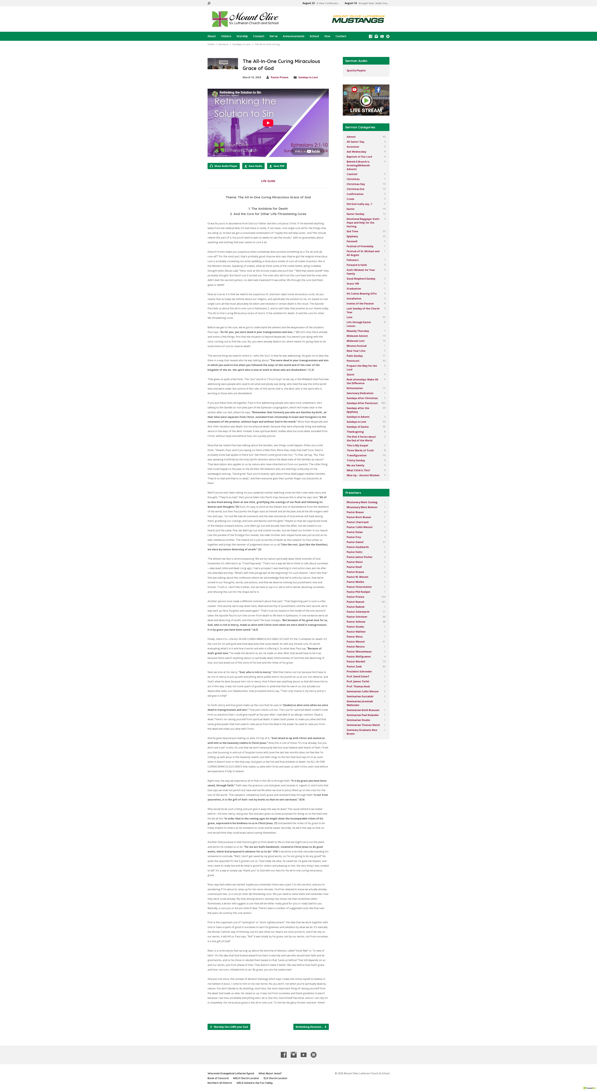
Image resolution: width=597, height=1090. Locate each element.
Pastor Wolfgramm (359, 656)
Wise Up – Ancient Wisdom (363, 475)
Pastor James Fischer (360, 557)
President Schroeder (359, 671)
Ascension (353, 146)
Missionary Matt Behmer (362, 507)
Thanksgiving (355, 431)
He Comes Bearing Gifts (362, 293)
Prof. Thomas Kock (358, 686)
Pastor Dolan (355, 532)
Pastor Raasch (355, 601)
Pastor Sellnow (356, 621)
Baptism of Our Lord (359, 156)
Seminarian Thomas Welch (363, 725)
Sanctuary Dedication (360, 393)
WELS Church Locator (246, 1078)
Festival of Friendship (360, 246)
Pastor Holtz (354, 552)
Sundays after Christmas (362, 398)
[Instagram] (376, 36)
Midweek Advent (357, 336)
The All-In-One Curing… (267, 44)
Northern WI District (220, 1082)
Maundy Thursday (358, 331)
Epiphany (352, 236)
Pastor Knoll (354, 567)
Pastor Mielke (355, 582)
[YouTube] (382, 36)
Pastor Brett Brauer (359, 517)
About (212, 36)
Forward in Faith (357, 265)
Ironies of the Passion (360, 303)
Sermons (223, 44)
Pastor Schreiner (357, 616)
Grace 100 (353, 283)
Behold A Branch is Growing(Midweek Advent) (358, 165)
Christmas (353, 179)
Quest (350, 374)
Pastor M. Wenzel (357, 577)
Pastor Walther (356, 631)
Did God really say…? (359, 204)
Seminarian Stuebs (358, 720)
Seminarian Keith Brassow (363, 710)
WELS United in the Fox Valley (254, 1082)
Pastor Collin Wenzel (360, 527)
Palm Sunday (355, 356)
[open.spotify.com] (387, 36)
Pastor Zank (354, 666)
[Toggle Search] (209, 3)
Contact (341, 36)
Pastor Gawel (355, 542)
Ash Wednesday (356, 151)
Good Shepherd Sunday (361, 278)
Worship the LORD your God (230, 1027)
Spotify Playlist (356, 70)
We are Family (355, 465)
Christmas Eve (355, 189)
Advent (351, 136)
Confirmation (355, 194)
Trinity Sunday (356, 460)
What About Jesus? (270, 1073)
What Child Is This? (358, 470)
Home (211, 44)
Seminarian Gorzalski (360, 696)
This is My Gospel (357, 445)
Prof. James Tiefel (358, 681)
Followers (353, 260)
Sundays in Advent (358, 417)
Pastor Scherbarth (358, 611)
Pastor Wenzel (356, 641)
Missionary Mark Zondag (362, 502)
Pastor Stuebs (355, 626)
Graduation (354, 288)
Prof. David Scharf (358, 676)
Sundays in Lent (241, 44)
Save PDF (279, 166)
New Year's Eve (356, 351)
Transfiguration (357, 455)
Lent (349, 317)
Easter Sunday (355, 214)
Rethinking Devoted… (309, 1027)
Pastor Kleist (355, 562)
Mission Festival (357, 346)
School (314, 36)
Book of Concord (218, 1078)
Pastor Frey (354, 537)
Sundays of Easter (358, 426)
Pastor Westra (356, 646)
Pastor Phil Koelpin (358, 592)
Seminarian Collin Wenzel (363, 691)
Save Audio (255, 166)
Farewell (352, 241)
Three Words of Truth (360, 450)
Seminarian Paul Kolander (363, 715)
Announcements (293, 36)
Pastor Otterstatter (359, 587)
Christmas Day (356, 184)
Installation (354, 298)
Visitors (226, 36)
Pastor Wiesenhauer (359, 651)
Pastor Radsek (356, 606)
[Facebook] (370, 36)
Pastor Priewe (279, 77)
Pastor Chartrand (357, 522)
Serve (274, 36)
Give (327, 36)
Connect (258, 36)
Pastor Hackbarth (358, 547)
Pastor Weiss (355, 636)
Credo (350, 199)
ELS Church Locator (275, 1078)
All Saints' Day (355, 141)
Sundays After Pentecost (362, 403)
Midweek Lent (356, 341)
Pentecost (353, 361)
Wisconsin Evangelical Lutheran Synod (231, 1073)
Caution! (352, 174)
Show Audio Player (225, 166)
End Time (352, 231)
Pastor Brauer (355, 512)
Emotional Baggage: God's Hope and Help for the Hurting (363, 222)
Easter (351, 209)
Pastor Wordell (356, 661)
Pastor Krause (355, 572)
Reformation (355, 388)
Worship (242, 36)
